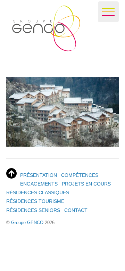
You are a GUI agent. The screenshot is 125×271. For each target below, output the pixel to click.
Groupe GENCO (27, 222)
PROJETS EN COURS (86, 184)
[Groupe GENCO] (43, 48)
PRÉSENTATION (38, 175)
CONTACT (76, 210)
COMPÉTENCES (79, 175)
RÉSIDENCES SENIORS (33, 210)
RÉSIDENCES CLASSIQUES (37, 192)
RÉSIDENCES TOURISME (35, 201)
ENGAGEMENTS (39, 184)
